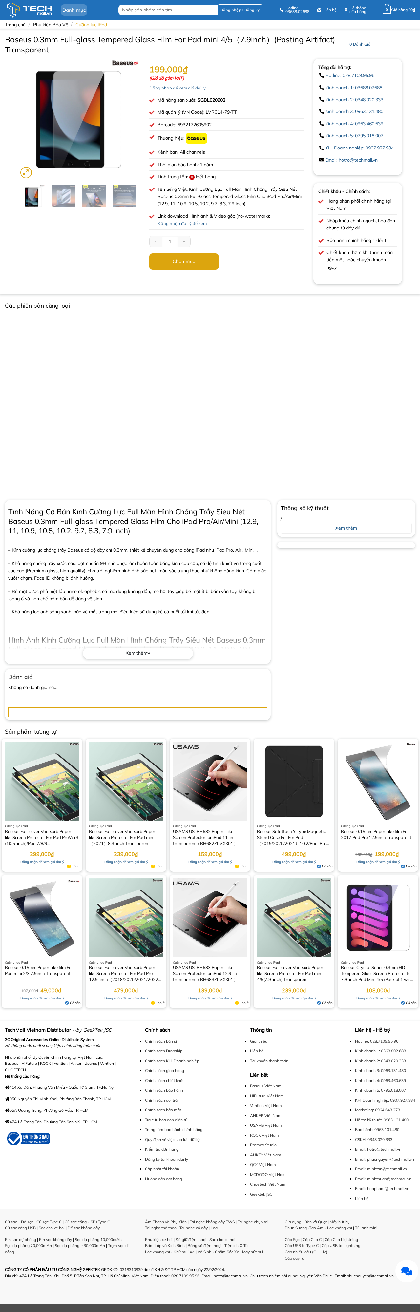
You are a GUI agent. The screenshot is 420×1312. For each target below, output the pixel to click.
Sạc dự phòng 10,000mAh (98, 1239)
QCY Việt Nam (263, 1164)
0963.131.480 (396, 1119)
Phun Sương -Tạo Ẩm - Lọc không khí (318, 1227)
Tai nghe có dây (193, 1227)
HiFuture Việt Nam (267, 1095)
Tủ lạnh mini (366, 1227)
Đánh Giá (360, 44)
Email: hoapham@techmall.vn (382, 1188)
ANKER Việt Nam (266, 1115)
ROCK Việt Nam (264, 1135)
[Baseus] (196, 138)
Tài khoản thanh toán (269, 1060)
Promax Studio (263, 1145)
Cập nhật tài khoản (162, 1168)
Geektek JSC (261, 1194)
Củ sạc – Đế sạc (19, 1221)
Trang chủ (15, 25)
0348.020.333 (380, 1139)
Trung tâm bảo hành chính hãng (173, 1129)
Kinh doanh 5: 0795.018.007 (354, 136)
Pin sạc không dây (55, 1239)
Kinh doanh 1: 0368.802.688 (380, 1050)
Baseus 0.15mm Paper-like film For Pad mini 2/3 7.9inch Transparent (39, 970)
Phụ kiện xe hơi (159, 1239)
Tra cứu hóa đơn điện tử (166, 1119)
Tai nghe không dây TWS (212, 1221)
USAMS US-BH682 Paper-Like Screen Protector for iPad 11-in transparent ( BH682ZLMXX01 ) (204, 837)
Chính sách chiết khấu (165, 1080)
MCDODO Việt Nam (268, 1174)
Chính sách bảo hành (164, 1090)
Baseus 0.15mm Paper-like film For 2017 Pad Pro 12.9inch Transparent (376, 834)
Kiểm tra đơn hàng (161, 1149)
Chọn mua (184, 261)
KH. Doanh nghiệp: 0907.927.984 (359, 148)
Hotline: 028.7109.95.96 (349, 75)
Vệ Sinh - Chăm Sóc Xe (218, 1251)
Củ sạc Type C (49, 1221)
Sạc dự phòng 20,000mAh (28, 1245)
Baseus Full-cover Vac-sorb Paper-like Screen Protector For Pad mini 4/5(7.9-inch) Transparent (291, 973)
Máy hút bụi (252, 1251)
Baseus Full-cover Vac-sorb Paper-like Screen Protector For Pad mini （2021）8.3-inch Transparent (123, 837)
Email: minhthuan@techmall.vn (383, 1178)
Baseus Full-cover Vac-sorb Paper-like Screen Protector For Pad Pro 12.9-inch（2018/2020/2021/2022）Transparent (125, 974)
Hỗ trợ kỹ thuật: (369, 1119)
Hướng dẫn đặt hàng (163, 1178)
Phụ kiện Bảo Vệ (50, 25)
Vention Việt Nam (266, 1105)
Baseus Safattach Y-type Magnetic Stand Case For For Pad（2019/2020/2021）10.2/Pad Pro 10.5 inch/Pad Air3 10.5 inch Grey (291, 838)
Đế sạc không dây (84, 1227)
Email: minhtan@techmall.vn (381, 1168)
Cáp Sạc (292, 1239)
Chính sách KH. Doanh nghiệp (172, 1060)
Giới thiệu (258, 1041)
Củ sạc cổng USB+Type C (87, 1221)
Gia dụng (293, 1221)
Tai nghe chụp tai (253, 1221)
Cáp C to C (312, 1239)
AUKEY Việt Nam (265, 1154)
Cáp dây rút (295, 1258)
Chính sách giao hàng (164, 1070)
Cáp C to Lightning (341, 1239)
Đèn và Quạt (315, 1221)
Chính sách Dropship (163, 1050)
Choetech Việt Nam (267, 1184)
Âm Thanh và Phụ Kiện (166, 1221)
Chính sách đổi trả (161, 1100)
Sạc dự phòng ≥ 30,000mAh (80, 1245)
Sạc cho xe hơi (52, 1227)
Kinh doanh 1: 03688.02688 (353, 87)
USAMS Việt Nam (266, 1125)
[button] (240, 10)
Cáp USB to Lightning (341, 1245)
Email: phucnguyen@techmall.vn (384, 1159)
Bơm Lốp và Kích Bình (165, 1245)
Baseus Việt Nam (266, 1085)
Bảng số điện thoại (204, 1245)
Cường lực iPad (91, 25)
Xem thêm (136, 653)
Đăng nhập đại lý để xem (182, 223)
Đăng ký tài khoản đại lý (166, 1159)
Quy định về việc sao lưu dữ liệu (173, 1139)
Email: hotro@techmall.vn (351, 160)
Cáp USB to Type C (302, 1245)
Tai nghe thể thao (161, 1227)
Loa (214, 1227)
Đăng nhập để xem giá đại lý (177, 87)
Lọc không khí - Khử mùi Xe (170, 1251)
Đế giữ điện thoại (191, 1239)
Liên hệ (256, 1050)
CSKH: (361, 1139)
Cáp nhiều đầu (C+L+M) (306, 1251)
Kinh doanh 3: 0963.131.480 (354, 111)
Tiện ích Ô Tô (236, 1245)
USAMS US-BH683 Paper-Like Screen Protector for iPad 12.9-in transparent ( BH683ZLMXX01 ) (205, 973)
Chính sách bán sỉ (161, 1041)
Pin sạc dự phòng (20, 1239)
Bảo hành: (364, 1129)
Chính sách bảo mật (163, 1109)
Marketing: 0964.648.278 (377, 1109)
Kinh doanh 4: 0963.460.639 (354, 124)
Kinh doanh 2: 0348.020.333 (354, 100)
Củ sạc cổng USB (20, 1227)
